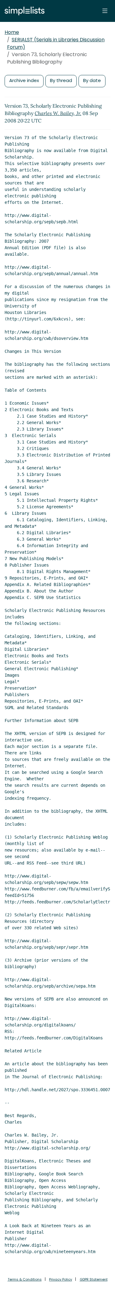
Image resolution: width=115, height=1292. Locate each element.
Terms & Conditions (25, 1279)
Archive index (24, 80)
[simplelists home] (23, 11)
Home (12, 32)
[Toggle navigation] (104, 10)
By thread (61, 80)
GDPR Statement (94, 1279)
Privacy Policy (60, 1279)
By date (92, 80)
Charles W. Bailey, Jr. (58, 113)
